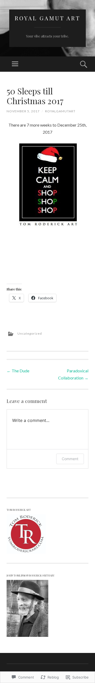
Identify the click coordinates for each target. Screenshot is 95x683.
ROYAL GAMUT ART (47, 18)
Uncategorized (29, 333)
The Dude (18, 370)
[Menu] (15, 64)
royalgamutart (60, 111)
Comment (70, 458)
